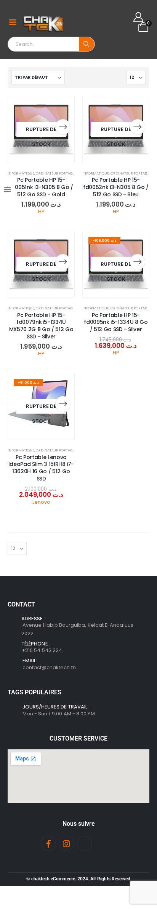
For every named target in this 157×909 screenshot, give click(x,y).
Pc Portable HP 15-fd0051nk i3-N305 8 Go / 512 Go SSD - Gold (41, 187)
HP (41, 211)
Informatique (21, 173)
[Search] (87, 44)
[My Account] (138, 17)
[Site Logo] (43, 22)
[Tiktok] (84, 843)
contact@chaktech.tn (49, 667)
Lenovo (41, 502)
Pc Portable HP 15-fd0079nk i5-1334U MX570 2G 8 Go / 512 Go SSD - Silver (41, 325)
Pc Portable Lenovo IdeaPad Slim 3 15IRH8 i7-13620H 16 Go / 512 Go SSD (41, 467)
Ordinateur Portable (56, 173)
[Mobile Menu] (13, 22)
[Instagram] (66, 843)
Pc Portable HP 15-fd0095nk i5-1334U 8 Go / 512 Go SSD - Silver (115, 322)
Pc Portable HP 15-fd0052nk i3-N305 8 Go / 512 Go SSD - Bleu (116, 187)
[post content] (41, 129)
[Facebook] (48, 843)
